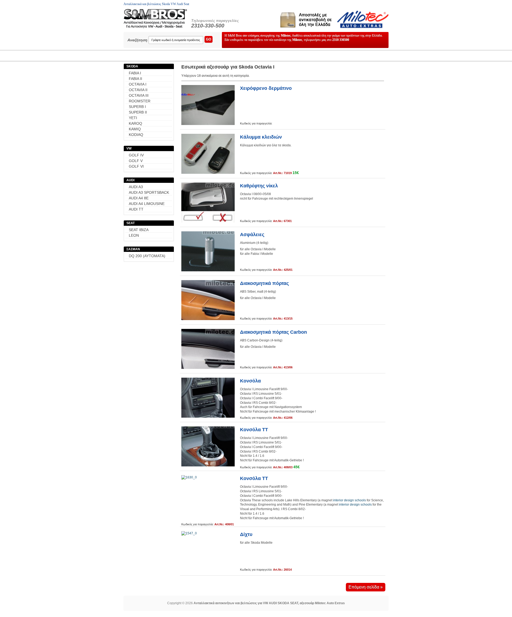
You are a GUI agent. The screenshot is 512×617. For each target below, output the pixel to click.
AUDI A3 (136, 187)
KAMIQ (135, 129)
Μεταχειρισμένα (173, 56)
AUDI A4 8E (139, 198)
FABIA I (135, 73)
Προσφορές (212, 56)
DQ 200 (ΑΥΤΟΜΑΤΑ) (147, 256)
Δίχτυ (246, 534)
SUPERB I (137, 106)
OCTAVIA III (139, 95)
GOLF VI (136, 166)
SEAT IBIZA (139, 230)
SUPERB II (138, 112)
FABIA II (135, 78)
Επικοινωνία (353, 56)
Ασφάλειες (252, 234)
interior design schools (349, 500)
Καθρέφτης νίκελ (259, 185)
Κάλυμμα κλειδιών (261, 137)
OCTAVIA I (137, 84)
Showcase (248, 56)
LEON (134, 235)
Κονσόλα (250, 381)
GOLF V (136, 161)
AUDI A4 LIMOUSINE (147, 203)
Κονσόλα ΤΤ (254, 429)
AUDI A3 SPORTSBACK (149, 192)
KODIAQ (136, 134)
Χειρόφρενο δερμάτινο (266, 88)
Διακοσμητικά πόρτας (264, 283)
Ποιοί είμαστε (315, 56)
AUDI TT (136, 209)
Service (280, 56)
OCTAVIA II (138, 90)
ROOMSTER (139, 101)
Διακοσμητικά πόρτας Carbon (273, 332)
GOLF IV (136, 155)
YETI (133, 118)
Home (137, 56)
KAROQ (135, 123)
